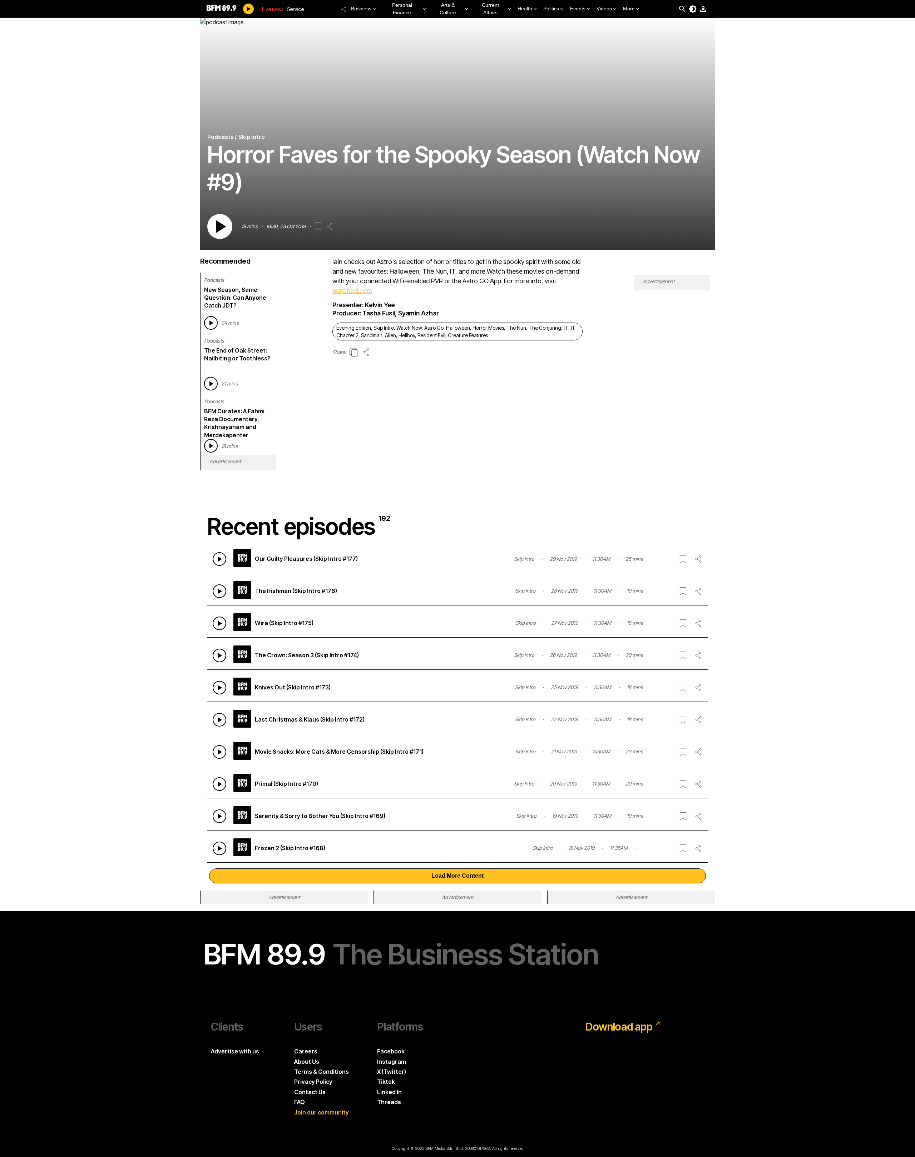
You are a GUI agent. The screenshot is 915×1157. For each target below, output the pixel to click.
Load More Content (457, 876)
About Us (306, 1061)
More (629, 8)
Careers (305, 1051)
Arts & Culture (448, 8)
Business (361, 8)
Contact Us (310, 1092)
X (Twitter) (391, 1071)
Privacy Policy (313, 1081)
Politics (551, 8)
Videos (604, 8)
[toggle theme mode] (692, 9)
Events (577, 8)
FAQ (299, 1102)
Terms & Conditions (321, 1071)
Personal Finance (402, 8)
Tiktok (386, 1081)
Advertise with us (235, 1051)
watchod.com (352, 290)
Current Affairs (490, 8)
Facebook (391, 1051)
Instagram (391, 1061)
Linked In (389, 1092)
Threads (389, 1102)
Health (525, 8)
